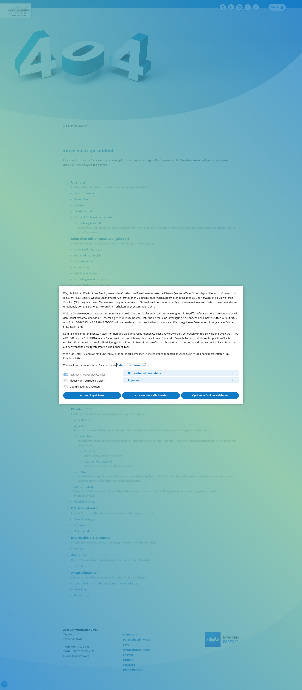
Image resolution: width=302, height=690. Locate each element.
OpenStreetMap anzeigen (85, 386)
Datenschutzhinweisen (131, 365)
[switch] (65, 380)
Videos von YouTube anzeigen (87, 380)
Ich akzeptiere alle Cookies (151, 395)
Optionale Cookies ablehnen (210, 395)
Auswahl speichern (92, 395)
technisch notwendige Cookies (88, 374)
